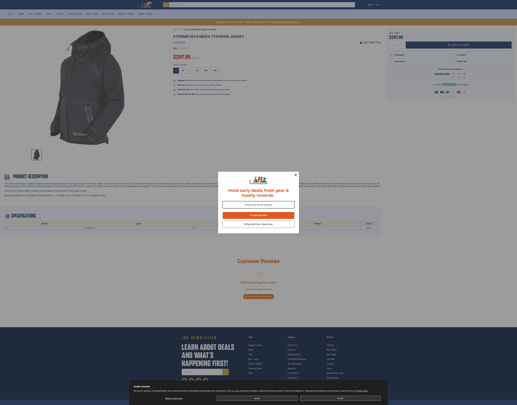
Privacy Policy (362, 390)
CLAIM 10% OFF (258, 215)
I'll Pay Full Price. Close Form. (258, 224)
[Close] (295, 175)
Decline (340, 398)
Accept (257, 398)
